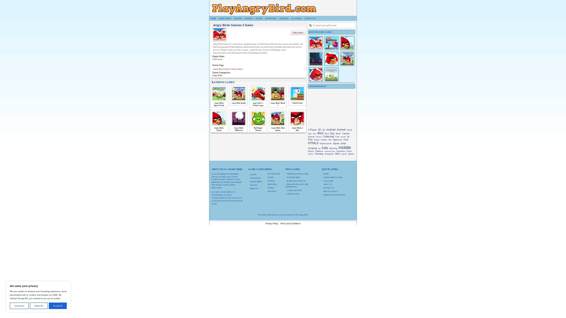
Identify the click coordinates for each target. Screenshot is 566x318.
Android (330, 129)
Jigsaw (336, 143)
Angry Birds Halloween (238, 129)
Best (314, 134)
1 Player (312, 130)
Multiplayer (274, 174)
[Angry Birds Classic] (218, 118)
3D (323, 130)
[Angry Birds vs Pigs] (296, 118)
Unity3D (344, 154)
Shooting (319, 154)
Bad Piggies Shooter (258, 129)
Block (327, 134)
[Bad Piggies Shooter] (257, 118)
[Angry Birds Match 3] (277, 93)
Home (213, 19)
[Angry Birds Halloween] (238, 118)
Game (317, 140)
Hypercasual (325, 143)
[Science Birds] (331, 74)
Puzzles (249, 19)
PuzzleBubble (293, 177)
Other (270, 177)
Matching (333, 148)
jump (343, 143)
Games (324, 140)
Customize (19, 306)
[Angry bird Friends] (316, 74)
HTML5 (313, 143)
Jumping (312, 148)
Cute (337, 137)
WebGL (351, 154)
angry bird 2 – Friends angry (258, 104)
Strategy (283, 19)
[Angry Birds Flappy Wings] (331, 43)
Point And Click (330, 151)
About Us (327, 184)
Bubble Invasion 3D (296, 181)
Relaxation (341, 151)
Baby (310, 134)
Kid (319, 148)
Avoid (349, 130)
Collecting (328, 136)
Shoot (349, 151)
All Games (296, 19)
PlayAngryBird (302, 214)
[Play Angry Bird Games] (264, 9)
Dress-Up (254, 188)
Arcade (238, 19)
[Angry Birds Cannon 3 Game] (219, 34)
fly (348, 136)
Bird (320, 133)
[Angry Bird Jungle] (238, 93)
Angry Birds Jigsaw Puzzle (219, 104)
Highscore (337, 140)
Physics (311, 151)
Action (259, 19)
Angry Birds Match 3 (277, 104)
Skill (337, 153)
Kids (325, 148)
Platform (319, 151)
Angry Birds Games (332, 177)
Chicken (319, 137)
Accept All (57, 306)
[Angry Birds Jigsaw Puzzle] (218, 93)
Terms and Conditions (334, 195)
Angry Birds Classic (219, 129)
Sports (271, 188)
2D (319, 129)
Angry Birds (225, 19)
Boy (332, 133)
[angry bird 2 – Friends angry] (257, 93)
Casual (311, 137)
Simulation (329, 154)
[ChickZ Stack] (296, 93)
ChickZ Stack (297, 103)
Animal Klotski (294, 190)
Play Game (298, 32)
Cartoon (346, 133)
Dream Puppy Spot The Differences (296, 185)
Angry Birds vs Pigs (297, 129)
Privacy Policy (330, 191)
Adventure (270, 19)
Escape (343, 137)
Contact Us (310, 19)
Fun (310, 139)
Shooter (311, 154)
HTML (346, 140)
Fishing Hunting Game (297, 174)
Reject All (38, 306)
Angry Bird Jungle (239, 103)
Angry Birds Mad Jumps (277, 129)
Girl (329, 140)
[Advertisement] (331, 107)
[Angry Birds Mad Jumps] (277, 118)
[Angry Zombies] (316, 59)
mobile (240, 69)
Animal (341, 129)
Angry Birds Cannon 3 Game (233, 25)
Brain (338, 133)
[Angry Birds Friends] (331, 59)
